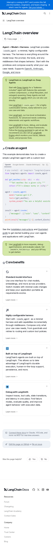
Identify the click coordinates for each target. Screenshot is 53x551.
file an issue (37, 444)
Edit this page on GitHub (19, 444)
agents (24, 98)
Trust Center (9, 532)
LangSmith (17, 125)
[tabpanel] (26, 195)
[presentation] (23, 165)
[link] (26, 286)
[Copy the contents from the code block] (47, 164)
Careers (7, 537)
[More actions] (49, 13)
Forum (6, 502)
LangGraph (17, 115)
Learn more (10, 300)
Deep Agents (22, 87)
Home (6, 527)
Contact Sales (10, 516)
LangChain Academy (12, 511)
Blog (6, 541)
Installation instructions (22, 229)
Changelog (9, 506)
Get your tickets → (36, 7)
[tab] (7, 164)
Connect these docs (17, 433)
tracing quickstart (25, 130)
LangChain (17, 105)
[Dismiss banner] (49, 5)
